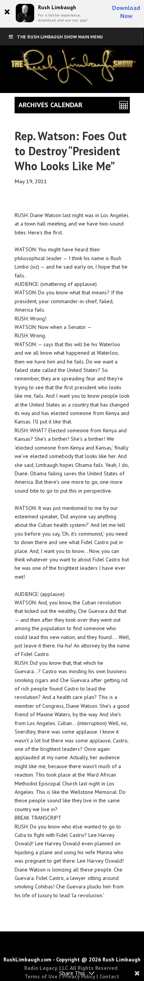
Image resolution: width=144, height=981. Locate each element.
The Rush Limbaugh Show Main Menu (60, 37)
